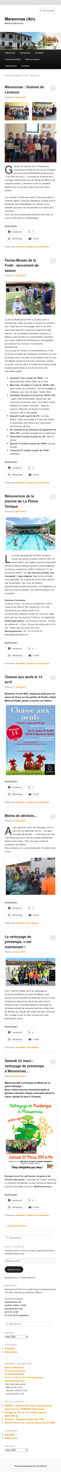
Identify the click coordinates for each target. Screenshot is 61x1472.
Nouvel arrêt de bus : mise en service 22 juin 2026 (30, 1422)
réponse (33, 923)
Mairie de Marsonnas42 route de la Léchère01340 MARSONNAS (15, 1371)
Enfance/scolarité (13, 59)
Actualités (20, 246)
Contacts (25, 65)
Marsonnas (10, 52)
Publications (11, 1351)
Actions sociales (32, 59)
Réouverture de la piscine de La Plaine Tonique (21, 501)
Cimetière (39, 52)
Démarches (25, 52)
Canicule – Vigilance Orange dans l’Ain (24, 1419)
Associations (11, 65)
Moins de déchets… (21, 815)
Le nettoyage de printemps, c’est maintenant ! (18, 941)
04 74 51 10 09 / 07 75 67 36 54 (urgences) (24, 1377)
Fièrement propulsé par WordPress (30, 1466)
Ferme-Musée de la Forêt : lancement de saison (22, 265)
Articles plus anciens (16, 1225)
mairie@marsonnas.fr (15, 1380)
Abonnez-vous (13, 1269)
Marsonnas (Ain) (20, 18)
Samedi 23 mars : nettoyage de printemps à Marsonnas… (24, 1065)
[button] (17, 111)
